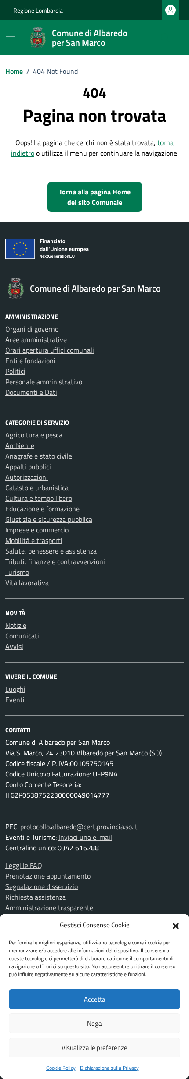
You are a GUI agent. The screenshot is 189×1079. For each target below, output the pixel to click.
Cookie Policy (61, 1068)
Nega (94, 1023)
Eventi (15, 699)
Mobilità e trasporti (33, 540)
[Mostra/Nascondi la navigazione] (10, 37)
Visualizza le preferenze (94, 1048)
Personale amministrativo (43, 381)
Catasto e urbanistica (37, 487)
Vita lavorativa (27, 582)
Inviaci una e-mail (85, 837)
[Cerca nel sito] (165, 37)
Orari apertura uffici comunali (49, 350)
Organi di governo (31, 329)
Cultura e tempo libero (38, 498)
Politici (15, 371)
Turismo (17, 572)
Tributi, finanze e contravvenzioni (55, 561)
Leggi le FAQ (23, 865)
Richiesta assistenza (35, 897)
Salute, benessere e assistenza (51, 551)
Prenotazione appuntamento (48, 876)
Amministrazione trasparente (49, 907)
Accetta (94, 999)
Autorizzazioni (26, 477)
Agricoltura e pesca (33, 435)
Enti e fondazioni (30, 360)
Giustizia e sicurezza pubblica (48, 519)
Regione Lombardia (38, 10)
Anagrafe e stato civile (38, 456)
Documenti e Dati (31, 392)
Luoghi (15, 689)
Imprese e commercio (37, 530)
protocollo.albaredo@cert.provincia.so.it (79, 826)
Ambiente (19, 445)
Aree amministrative (36, 339)
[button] (175, 925)
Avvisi (14, 646)
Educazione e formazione (42, 508)
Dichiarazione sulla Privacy (109, 1068)
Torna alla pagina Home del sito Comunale (95, 197)
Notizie (15, 625)
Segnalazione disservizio (41, 886)
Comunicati (22, 636)
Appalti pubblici (28, 466)
